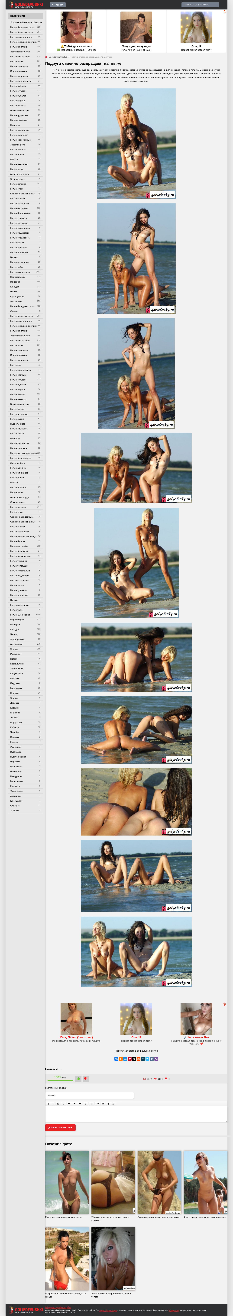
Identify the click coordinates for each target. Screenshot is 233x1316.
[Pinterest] (130, 1059)
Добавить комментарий (60, 1127)
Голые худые (17, 433)
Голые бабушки (18, 86)
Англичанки (16, 301)
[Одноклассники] (121, 1059)
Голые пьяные (17, 409)
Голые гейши (17, 154)
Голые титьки (17, 242)
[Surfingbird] (147, 1059)
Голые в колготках (19, 130)
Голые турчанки (18, 247)
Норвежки (15, 761)
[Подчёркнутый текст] (58, 1103)
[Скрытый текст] (97, 1103)
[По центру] (74, 1103)
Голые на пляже (18, 46)
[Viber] (156, 1059)
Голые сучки (16, 188)
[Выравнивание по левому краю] (69, 1103)
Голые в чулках (18, 91)
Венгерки (15, 282)
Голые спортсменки (20, 81)
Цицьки (14, 159)
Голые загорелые (19, 66)
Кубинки (14, 727)
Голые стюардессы (20, 237)
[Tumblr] (152, 1059)
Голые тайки (16, 267)
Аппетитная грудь (19, 174)
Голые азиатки (17, 394)
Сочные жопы (17, 179)
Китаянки (15, 786)
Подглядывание (18, 71)
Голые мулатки (18, 95)
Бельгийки (15, 771)
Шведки (14, 742)
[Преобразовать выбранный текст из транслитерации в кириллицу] (108, 1103)
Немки (13, 659)
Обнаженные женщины (22, 193)
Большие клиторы (19, 110)
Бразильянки (17, 663)
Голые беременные (20, 140)
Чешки (13, 291)
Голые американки (20, 272)
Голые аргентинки (19, 262)
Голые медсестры (19, 233)
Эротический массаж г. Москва (26, 22)
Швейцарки (16, 801)
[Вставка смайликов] (85, 1103)
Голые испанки (18, 184)
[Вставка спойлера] (113, 1103)
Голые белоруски (19, 551)
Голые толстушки (19, 223)
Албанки (14, 810)
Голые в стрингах (19, 76)
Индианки (15, 712)
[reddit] (138, 1059)
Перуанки (15, 683)
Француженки (17, 296)
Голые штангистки (19, 203)
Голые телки (16, 169)
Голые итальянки (19, 252)
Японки (14, 649)
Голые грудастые (19, 115)
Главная (59, 4)
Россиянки (15, 654)
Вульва (14, 257)
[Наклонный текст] (53, 1103)
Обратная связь (52, 1307)
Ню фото (15, 125)
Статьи (13, 311)
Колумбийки (16, 673)
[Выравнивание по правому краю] (79, 1103)
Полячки (14, 693)
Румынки (14, 678)
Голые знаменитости (21, 37)
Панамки (14, 737)
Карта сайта (65, 1307)
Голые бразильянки (20, 213)
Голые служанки (18, 120)
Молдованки (16, 781)
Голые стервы (17, 198)
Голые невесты (18, 105)
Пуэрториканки (18, 756)
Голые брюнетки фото (21, 32)
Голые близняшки (19, 472)
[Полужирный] (48, 1103)
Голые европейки (19, 208)
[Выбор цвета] (91, 1103)
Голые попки (16, 61)
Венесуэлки (16, 766)
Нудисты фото (17, 424)
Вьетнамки (15, 752)
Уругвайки (15, 747)
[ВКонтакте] (116, 1059)
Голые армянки (18, 149)
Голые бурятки (18, 541)
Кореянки (15, 707)
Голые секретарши (20, 228)
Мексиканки (16, 688)
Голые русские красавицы (23, 453)
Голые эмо (15, 365)
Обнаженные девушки (21, 517)
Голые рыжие (17, 419)
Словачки (15, 805)
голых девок (174, 1310)
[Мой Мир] (125, 1059)
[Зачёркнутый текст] (63, 1103)
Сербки (14, 698)
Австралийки (16, 668)
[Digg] (134, 1059)
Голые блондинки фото (22, 27)
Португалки (16, 722)
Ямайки (14, 717)
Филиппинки (16, 791)
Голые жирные (18, 100)
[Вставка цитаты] (103, 1103)
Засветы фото (17, 144)
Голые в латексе (18, 135)
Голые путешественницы (23, 536)
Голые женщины (18, 164)
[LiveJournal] (143, 1059)
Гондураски (16, 776)
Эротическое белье (20, 51)
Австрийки (15, 796)
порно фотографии (108, 1310)
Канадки (14, 286)
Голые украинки (18, 218)
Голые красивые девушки (23, 42)
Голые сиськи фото (20, 56)
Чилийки (14, 732)
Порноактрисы (17, 277)
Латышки (14, 703)
